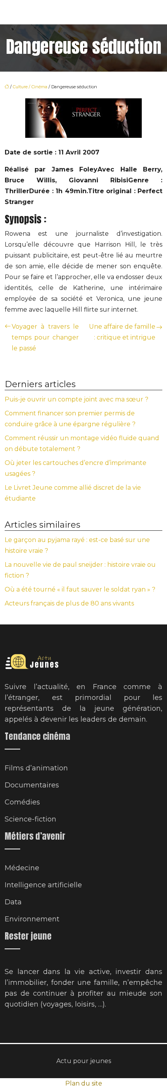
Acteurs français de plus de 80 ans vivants (69, 603)
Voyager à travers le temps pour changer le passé (45, 337)
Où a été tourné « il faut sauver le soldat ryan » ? (80, 589)
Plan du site (83, 1083)
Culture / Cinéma (30, 86)
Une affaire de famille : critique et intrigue (122, 332)
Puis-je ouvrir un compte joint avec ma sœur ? (76, 399)
